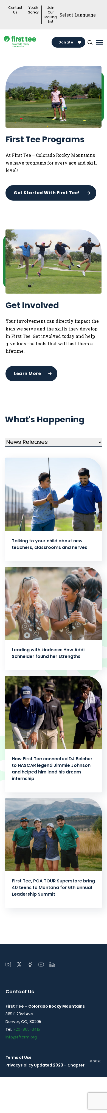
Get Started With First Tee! (47, 193)
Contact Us (15, 10)
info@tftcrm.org (21, 1037)
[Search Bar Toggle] (90, 42)
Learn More (27, 373)
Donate (65, 42)
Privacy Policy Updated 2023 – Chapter (45, 1065)
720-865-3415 (26, 1029)
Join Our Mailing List (50, 15)
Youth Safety (33, 10)
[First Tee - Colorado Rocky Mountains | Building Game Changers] (28, 42)
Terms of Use (18, 1057)
